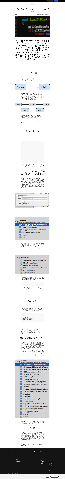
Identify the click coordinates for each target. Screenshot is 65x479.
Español (24, 451)
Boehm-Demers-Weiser (35, 435)
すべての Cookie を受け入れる (54, 476)
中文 (22, 451)
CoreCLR (31, 437)
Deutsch (11, 451)
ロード (42, 438)
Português (19, 451)
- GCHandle (22, 124)
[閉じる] (61, 477)
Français (16, 451)
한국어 (29, 451)
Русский (27, 451)
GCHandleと (33, 347)
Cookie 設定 (42, 476)
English (9, 451)
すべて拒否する (47, 476)
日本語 (14, 451)
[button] (50, 1)
